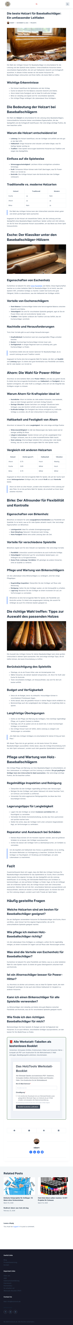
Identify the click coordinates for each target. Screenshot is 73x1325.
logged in (16, 1226)
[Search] (36, 4)
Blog (5, 1260)
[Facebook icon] (30, 1152)
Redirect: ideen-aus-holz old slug (16, 1208)
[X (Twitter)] (29, 1130)
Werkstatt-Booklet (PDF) (12, 1291)
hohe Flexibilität (36, 286)
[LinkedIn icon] (34, 1152)
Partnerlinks (8, 1286)
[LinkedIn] (58, 1130)
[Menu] (67, 4)
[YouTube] (15, 1312)
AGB (5, 1278)
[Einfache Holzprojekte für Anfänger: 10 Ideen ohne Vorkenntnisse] (19, 1186)
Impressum (7, 1283)
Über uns (7, 1276)
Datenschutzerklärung (11, 1281)
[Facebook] (14, 1130)
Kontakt (6, 1265)
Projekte (33, 23)
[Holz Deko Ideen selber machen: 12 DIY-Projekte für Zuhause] (53, 1186)
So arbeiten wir (9, 1288)
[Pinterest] (44, 1130)
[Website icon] (38, 1152)
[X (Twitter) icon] (42, 1152)
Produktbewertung (10, 1262)
